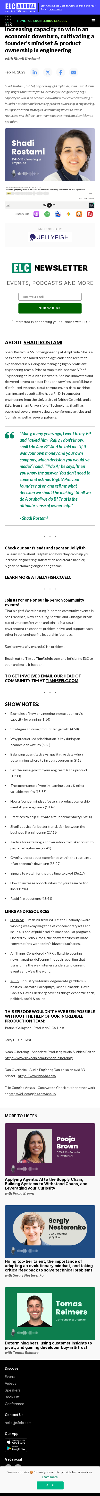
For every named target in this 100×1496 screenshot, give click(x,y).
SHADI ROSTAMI (43, 342)
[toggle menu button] (93, 21)
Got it (50, 1485)
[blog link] (50, 1149)
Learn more (55, 9)
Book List (12, 1397)
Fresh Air (17, 920)
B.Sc (8, 405)
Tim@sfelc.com (62, 680)
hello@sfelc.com (17, 1423)
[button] (34, 73)
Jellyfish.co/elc (54, 577)
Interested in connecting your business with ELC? (52, 322)
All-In (14, 981)
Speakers (12, 1390)
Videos (10, 1383)
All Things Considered (27, 953)
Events (10, 1377)
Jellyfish (77, 548)
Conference (14, 1404)
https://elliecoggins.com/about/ (32, 1094)
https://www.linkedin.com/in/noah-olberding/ (39, 1058)
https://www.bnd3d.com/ (37, 1076)
